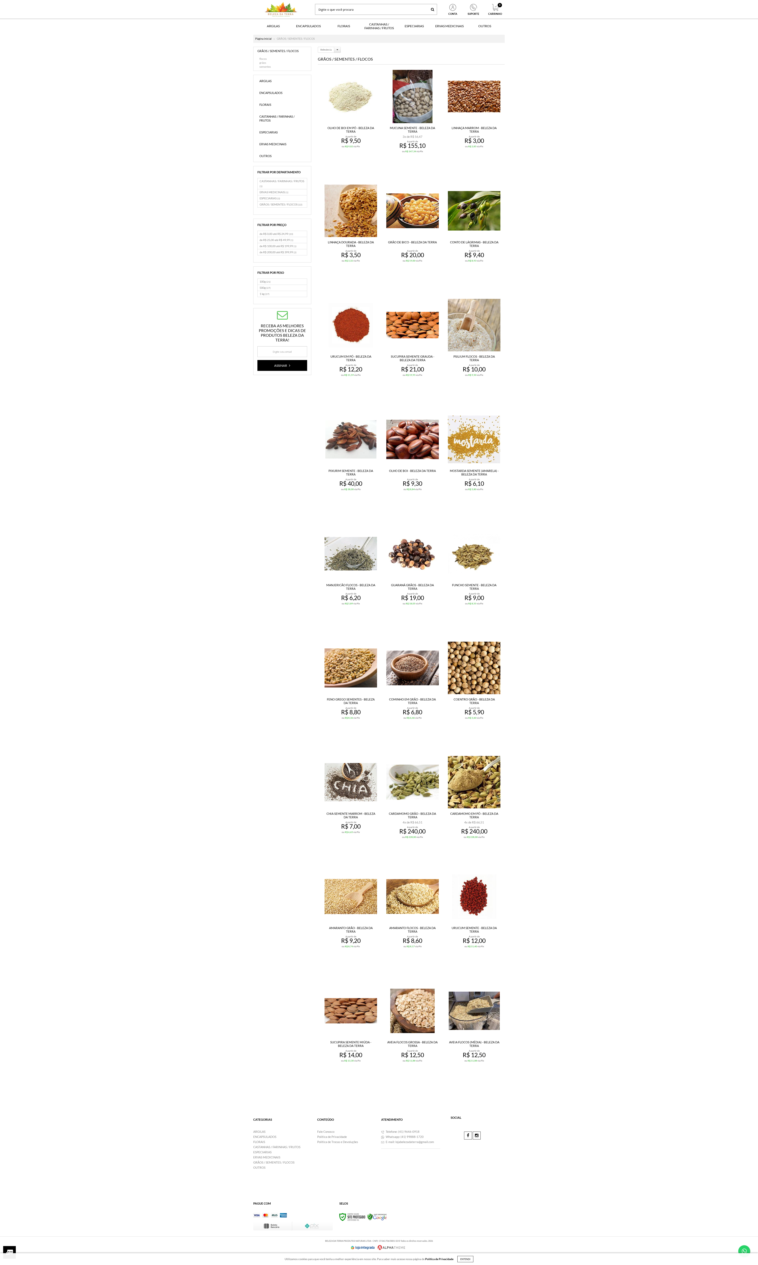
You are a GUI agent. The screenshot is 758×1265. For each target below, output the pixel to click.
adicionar (353, 163)
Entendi (465, 1259)
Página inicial (263, 38)
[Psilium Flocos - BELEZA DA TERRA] (474, 347)
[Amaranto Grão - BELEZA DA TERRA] (351, 919)
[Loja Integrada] (363, 1247)
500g (265, 287)
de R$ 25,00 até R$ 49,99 (276, 240)
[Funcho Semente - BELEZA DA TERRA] (474, 576)
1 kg (264, 293)
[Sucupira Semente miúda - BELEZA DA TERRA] (351, 1033)
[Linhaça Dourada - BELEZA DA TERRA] (351, 233)
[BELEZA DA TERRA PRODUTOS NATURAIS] (281, 9)
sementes (265, 66)
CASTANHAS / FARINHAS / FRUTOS (282, 183)
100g (265, 281)
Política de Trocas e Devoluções (337, 1142)
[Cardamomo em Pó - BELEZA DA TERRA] (474, 804)
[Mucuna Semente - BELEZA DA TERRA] (412, 119)
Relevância (326, 49)
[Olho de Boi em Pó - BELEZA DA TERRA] (351, 119)
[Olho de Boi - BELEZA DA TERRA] (412, 461)
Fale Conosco (325, 1131)
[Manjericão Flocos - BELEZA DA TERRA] (351, 576)
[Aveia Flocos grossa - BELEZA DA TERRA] (412, 1033)
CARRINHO (495, 9)
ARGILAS (259, 1131)
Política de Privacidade (332, 1136)
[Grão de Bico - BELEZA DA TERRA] (412, 233)
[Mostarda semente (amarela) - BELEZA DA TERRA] (474, 461)
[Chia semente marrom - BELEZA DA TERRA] (351, 804)
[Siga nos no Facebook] (468, 1135)
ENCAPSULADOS (264, 1136)
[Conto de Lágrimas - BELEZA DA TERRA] (474, 233)
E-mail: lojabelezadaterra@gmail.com (409, 1142)
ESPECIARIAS (270, 198)
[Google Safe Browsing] (377, 1216)
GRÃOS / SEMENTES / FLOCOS (281, 204)
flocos (263, 58)
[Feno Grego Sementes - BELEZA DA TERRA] (351, 690)
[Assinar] (282, 365)
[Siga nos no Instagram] (477, 1135)
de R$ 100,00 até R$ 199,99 (278, 246)
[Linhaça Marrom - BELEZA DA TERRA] (474, 119)
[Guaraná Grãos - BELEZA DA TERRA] (412, 576)
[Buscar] (432, 9)
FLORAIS (259, 1142)
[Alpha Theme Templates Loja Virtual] (391, 1247)
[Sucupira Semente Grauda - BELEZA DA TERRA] (412, 347)
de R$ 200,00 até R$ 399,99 (278, 252)
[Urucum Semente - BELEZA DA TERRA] (474, 919)
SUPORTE (473, 13)
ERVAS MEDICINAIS (274, 192)
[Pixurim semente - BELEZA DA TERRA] (351, 461)
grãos (262, 62)
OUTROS (259, 1167)
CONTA (452, 13)
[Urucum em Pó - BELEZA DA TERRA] (351, 347)
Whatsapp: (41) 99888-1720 (404, 1136)
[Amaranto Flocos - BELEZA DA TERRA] (412, 919)
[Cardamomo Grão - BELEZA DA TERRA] (412, 804)
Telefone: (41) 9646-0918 (402, 1131)
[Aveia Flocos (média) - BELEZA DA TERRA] (474, 1033)
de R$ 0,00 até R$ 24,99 (276, 233)
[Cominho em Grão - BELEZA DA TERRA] (412, 690)
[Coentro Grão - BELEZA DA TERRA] (474, 690)
